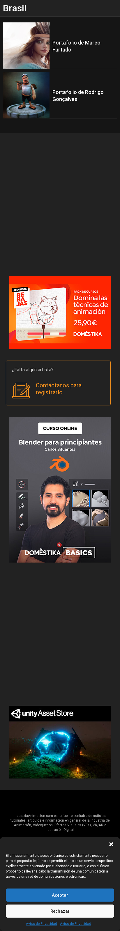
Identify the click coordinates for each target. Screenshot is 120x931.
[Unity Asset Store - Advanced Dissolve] (60, 741)
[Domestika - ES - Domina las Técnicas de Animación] (60, 312)
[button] (111, 844)
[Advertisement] (60, 205)
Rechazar (60, 911)
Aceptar (60, 895)
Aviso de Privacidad (41, 924)
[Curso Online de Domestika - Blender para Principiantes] (60, 489)
